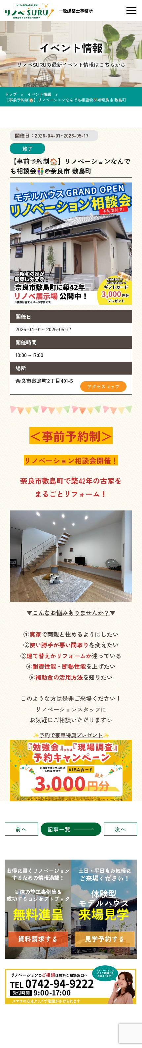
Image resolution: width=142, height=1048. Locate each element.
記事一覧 (59, 829)
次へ (120, 829)
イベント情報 (39, 94)
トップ (11, 94)
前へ (21, 829)
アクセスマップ (103, 386)
